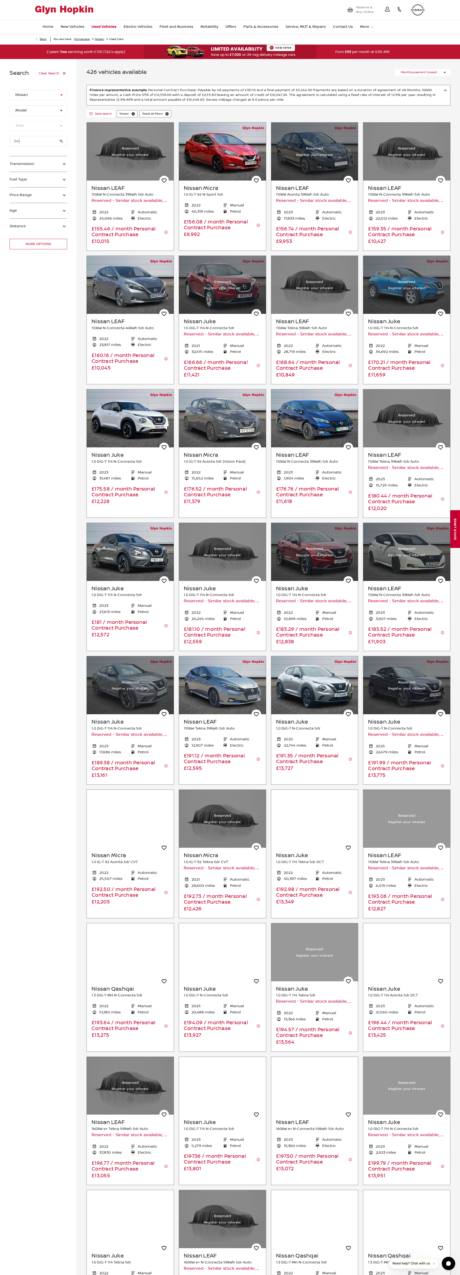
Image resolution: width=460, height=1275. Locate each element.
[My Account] (387, 10)
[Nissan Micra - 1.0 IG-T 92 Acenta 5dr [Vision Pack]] (222, 418)
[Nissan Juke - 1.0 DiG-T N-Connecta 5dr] (314, 685)
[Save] (164, 180)
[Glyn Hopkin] (64, 10)
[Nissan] (417, 10)
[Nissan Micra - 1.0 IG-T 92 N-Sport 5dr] (222, 152)
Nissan (99, 39)
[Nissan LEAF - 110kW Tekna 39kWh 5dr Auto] (222, 685)
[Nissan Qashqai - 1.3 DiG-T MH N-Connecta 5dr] (130, 952)
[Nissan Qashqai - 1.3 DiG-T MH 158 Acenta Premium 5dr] (406, 1219)
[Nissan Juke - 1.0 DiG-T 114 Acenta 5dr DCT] (406, 952)
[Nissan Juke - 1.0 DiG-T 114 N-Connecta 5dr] (222, 285)
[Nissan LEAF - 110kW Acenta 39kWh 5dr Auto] (314, 152)
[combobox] (38, 95)
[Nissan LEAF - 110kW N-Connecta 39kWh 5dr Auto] (314, 418)
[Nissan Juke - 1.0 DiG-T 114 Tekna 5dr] (314, 952)
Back (43, 39)
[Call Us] (399, 10)
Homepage (82, 39)
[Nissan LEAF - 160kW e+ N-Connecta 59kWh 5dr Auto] (314, 1086)
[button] (54, 95)
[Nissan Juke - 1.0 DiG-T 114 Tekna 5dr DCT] (314, 819)
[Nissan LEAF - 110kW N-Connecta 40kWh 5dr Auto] (130, 285)
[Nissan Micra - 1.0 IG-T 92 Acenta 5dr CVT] (130, 819)
